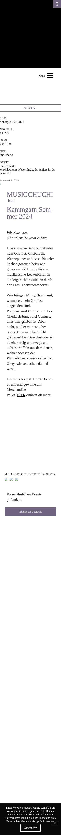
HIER (21, 395)
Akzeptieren (30, 827)
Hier (31, 814)
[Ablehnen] (54, 823)
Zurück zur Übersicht (30, 511)
